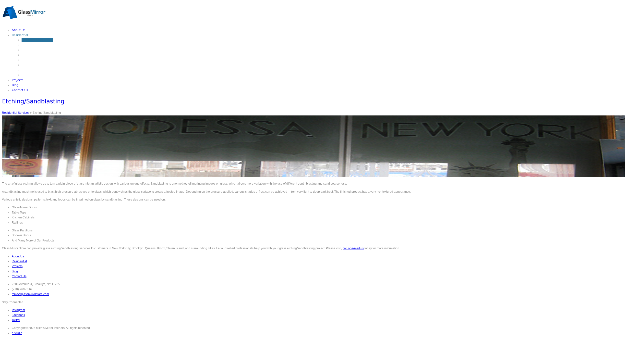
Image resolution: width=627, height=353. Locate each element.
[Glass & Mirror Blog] (15, 85)
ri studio (17, 333)
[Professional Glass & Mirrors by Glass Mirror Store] (24, 22)
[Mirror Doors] (31, 60)
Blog (15, 271)
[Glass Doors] (30, 55)
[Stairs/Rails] (30, 75)
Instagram (18, 310)
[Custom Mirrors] (33, 50)
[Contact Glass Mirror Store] (20, 90)
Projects (17, 266)
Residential (19, 261)
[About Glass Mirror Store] (18, 30)
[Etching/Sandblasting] (37, 40)
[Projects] (18, 80)
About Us (18, 256)
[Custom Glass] (32, 45)
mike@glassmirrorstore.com (30, 294)
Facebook (18, 315)
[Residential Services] (20, 35)
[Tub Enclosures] (33, 70)
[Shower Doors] (32, 65)
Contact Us (19, 276)
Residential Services (15, 112)
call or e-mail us (353, 248)
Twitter (16, 320)
